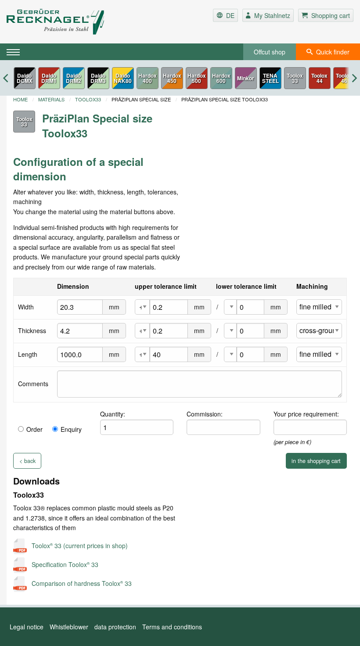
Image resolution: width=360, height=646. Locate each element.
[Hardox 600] (221, 78)
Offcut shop (269, 51)
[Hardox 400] (147, 78)
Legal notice (26, 626)
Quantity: (112, 413)
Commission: (205, 413)
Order (34, 429)
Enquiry (71, 429)
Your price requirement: (306, 413)
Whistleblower (69, 626)
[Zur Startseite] (64, 22)
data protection (115, 626)
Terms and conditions (172, 626)
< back (27, 461)
